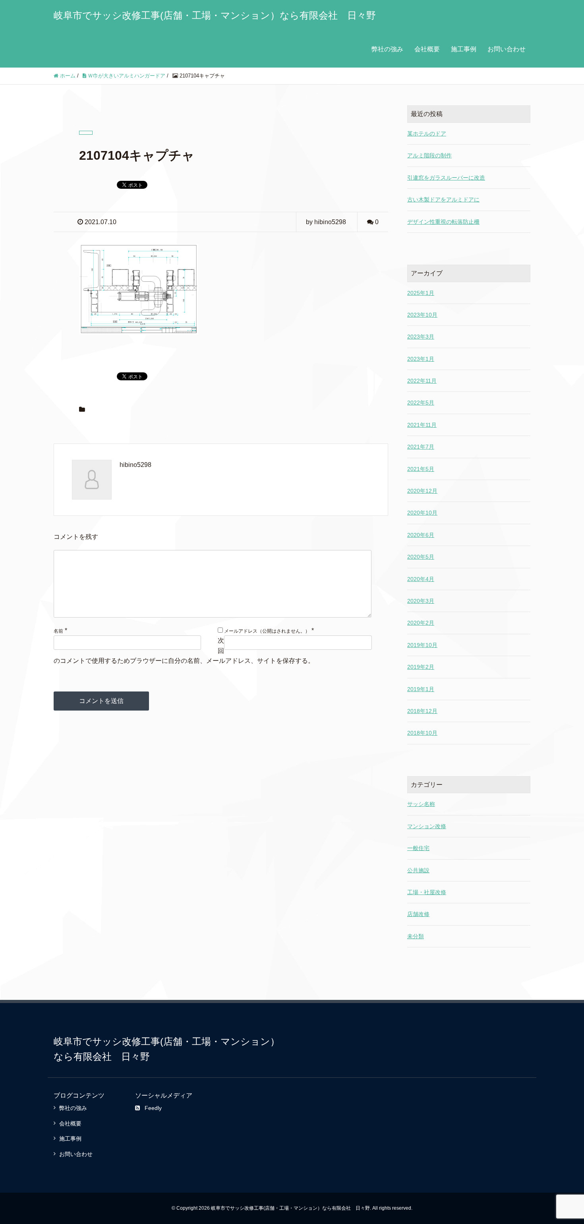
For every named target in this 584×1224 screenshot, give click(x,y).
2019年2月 (420, 667)
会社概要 (427, 49)
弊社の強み (387, 49)
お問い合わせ (506, 49)
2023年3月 (420, 336)
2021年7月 (420, 447)
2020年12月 (422, 491)
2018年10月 (422, 733)
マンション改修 (426, 826)
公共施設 (418, 870)
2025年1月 (420, 293)
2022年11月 (422, 381)
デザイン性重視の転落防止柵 (443, 222)
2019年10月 (422, 645)
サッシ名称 (421, 804)
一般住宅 (418, 848)
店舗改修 (418, 914)
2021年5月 (420, 469)
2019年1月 (420, 689)
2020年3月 (420, 601)
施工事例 (463, 49)
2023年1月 (420, 359)
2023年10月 (422, 315)
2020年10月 (422, 512)
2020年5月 (420, 557)
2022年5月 (420, 402)
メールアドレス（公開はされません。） (267, 631)
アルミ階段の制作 (429, 155)
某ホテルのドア (426, 133)
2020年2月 (420, 623)
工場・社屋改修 (426, 892)
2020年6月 (420, 535)
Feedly (153, 1108)
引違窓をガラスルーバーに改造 (446, 177)
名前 (58, 631)
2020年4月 (420, 579)
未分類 (415, 936)
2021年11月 (422, 425)
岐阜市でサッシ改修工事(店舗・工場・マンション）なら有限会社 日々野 (215, 15)
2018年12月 (422, 711)
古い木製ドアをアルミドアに (443, 199)
